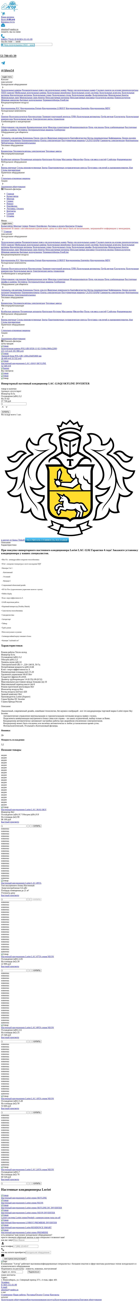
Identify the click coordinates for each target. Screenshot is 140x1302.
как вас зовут (7, 1240)
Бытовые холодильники (31, 100)
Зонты (45, 167)
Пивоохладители (122, 97)
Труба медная (107, 116)
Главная (10, 194)
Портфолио (12, 206)
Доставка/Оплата (34, 1294)
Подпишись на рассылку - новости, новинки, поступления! (29, 1269)
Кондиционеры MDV (100, 108)
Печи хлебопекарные (114, 127)
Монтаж (10, 198)
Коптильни (47, 159)
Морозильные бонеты (118, 95)
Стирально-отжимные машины (15, 178)
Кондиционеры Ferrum (31, 108)
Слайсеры (111, 159)
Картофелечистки (78, 138)
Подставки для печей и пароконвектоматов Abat (110, 167)
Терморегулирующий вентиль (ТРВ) (59, 116)
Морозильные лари (10, 97)
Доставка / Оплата (15, 208)
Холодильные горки (42, 95)
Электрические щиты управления (48, 119)
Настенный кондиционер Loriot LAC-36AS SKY (23, 809)
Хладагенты (119, 116)
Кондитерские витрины (21, 95)
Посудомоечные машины (73, 140)
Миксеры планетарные (58, 127)
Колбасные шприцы (10, 159)
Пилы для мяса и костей (95, 159)
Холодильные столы (61, 95)
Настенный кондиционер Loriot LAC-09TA (21, 883)
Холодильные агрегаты (110, 92)
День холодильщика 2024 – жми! (18, 45)
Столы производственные (29, 167)
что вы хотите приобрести (13, 1252)
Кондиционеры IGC (10, 108)
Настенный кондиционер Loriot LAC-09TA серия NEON (27, 1027)
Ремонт (10, 203)
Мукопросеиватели (79, 127)
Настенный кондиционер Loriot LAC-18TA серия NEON (27, 1098)
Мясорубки (78, 159)
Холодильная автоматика (88, 116)
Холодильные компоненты (67, 1299)
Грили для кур (40, 138)
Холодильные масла (22, 119)
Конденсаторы (35, 116)
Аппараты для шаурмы (11, 138)
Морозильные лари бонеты (32, 97)
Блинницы (28, 138)
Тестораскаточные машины (41, 130)
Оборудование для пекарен (13, 127)
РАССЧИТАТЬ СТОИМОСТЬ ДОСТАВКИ (47, 540)
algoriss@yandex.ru (9, 29)
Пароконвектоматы (31, 140)
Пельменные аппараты (31, 159)
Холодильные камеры (11, 90)
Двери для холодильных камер (81, 90)
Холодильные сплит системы (85, 92)
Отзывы (10, 216)
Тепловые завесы (54, 151)
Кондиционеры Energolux (78, 108)
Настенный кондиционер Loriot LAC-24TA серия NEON (27, 1169)
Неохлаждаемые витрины (57, 97)
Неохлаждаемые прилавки (82, 97)
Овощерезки (15, 140)
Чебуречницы (7, 143)
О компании (7, 1294)
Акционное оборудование (13, 186)
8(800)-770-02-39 (9, 39)
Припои (5, 116)
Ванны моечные (8, 167)
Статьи (46, 1294)
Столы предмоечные (10, 170)
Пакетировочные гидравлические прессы (67, 167)
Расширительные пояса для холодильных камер (44, 90)
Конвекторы (7, 151)
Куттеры (57, 159)
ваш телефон (7, 1246)
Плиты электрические (50, 140)
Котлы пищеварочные (97, 138)
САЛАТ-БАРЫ (92, 140)
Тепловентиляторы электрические (29, 151)
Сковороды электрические (112, 140)
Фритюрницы (131, 140)
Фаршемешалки (124, 159)
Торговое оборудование (91, 1299)
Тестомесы (22, 130)
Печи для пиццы (96, 127)
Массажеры (67, 159)
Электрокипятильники (25, 143)
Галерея (10, 213)
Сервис (25, 226)
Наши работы (19, 1294)
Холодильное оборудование (14, 1299)
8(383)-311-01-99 (24, 39)
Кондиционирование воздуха (41, 1299)
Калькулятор (12, 196)
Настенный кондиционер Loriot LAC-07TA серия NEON (27, 956)
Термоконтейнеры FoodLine (56, 100)
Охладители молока (104, 97)
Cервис (10, 201)
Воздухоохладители (18, 116)
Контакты (11, 211)
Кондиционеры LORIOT (53, 108)
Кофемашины (115, 138)
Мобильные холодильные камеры (30, 92)
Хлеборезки (59, 130)
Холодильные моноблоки (59, 92)
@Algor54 (7, 70)
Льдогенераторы (100, 95)
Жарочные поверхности (58, 138)
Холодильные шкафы (82, 95)
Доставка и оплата (56, 226)
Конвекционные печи (37, 127)
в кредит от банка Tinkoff (13, 540)
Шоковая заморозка (10, 100)
